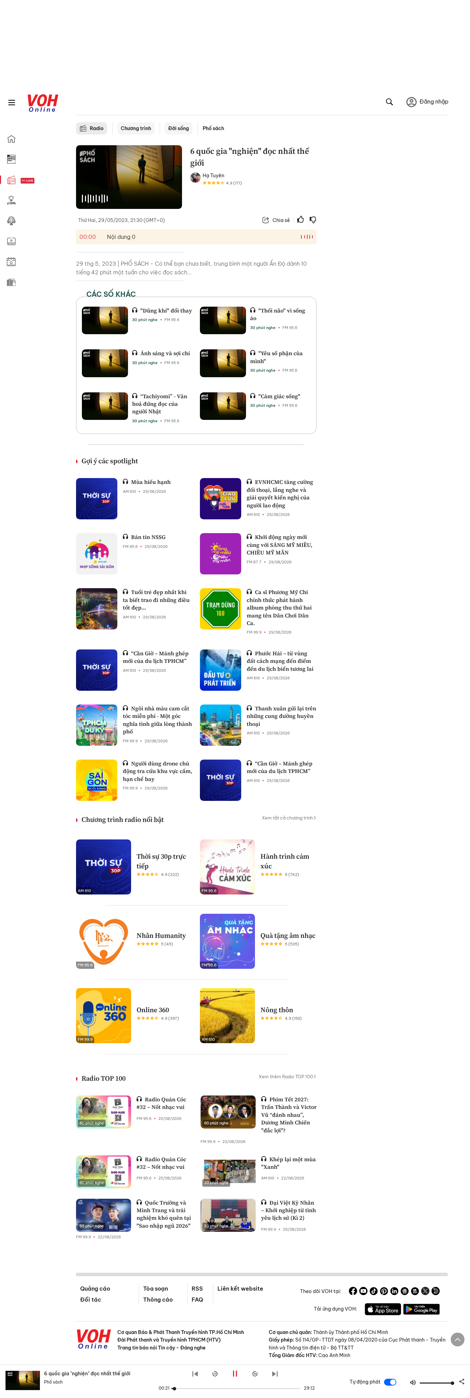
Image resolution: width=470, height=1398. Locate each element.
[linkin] (394, 1292)
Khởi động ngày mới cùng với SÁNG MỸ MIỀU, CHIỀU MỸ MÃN (279, 544)
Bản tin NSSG (148, 537)
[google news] (404, 1292)
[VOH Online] (94, 1339)
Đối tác (90, 1299)
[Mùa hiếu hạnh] (96, 498)
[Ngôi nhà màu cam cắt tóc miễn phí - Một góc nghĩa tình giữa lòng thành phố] (96, 725)
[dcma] (415, 1292)
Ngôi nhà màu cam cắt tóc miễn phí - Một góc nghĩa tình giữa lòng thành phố (157, 720)
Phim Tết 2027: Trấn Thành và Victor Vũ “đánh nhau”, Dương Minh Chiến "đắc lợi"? (289, 1114)
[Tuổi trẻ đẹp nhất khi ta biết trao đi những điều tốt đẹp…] (96, 608)
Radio (97, 128)
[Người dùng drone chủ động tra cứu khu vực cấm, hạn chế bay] (96, 780)
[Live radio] (39, 181)
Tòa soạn (155, 1288)
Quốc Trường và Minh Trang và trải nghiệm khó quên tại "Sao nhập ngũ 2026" (164, 1214)
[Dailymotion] (435, 1292)
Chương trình (136, 128)
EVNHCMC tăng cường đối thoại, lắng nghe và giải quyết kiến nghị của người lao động (280, 493)
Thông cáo (158, 1299)
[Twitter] (425, 1292)
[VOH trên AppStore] (383, 1310)
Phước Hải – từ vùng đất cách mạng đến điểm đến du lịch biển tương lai (280, 660)
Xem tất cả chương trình (287, 817)
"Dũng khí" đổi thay (166, 310)
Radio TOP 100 (104, 1078)
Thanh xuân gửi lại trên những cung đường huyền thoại (281, 716)
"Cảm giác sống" (279, 396)
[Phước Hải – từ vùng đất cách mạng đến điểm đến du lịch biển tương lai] (220, 670)
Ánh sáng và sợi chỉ (165, 353)
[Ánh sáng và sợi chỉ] (105, 363)
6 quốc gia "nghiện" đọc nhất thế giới (87, 1373)
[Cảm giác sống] (223, 406)
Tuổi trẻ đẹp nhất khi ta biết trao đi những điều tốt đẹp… (156, 599)
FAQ (197, 1299)
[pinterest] (384, 1292)
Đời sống (178, 128)
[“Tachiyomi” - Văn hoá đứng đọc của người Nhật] (105, 406)
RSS (197, 1288)
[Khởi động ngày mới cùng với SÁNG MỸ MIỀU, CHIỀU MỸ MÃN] (220, 553)
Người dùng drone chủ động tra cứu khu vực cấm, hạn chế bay (157, 771)
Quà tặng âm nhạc (288, 935)
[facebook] (353, 1292)
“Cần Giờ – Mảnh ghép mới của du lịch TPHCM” (156, 657)
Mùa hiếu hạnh (151, 482)
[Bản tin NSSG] (96, 553)
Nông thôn (276, 1010)
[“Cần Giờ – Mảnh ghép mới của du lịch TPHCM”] (96, 670)
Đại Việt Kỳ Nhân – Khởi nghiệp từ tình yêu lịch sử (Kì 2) (288, 1210)
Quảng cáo (95, 1288)
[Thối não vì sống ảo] (223, 320)
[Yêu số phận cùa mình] (223, 363)
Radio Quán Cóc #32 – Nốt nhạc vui (161, 1103)
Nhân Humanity (161, 935)
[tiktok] (374, 1292)
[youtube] (363, 1292)
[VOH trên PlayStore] (421, 1310)
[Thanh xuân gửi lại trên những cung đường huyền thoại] (220, 725)
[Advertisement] (386, 250)
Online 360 (153, 1010)
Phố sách (213, 128)
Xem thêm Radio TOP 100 (286, 1076)
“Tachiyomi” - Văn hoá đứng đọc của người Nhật (159, 403)
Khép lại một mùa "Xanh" (288, 1163)
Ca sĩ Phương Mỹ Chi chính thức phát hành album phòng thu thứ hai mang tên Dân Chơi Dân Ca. (279, 607)
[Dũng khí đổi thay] (105, 320)
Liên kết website (240, 1288)
